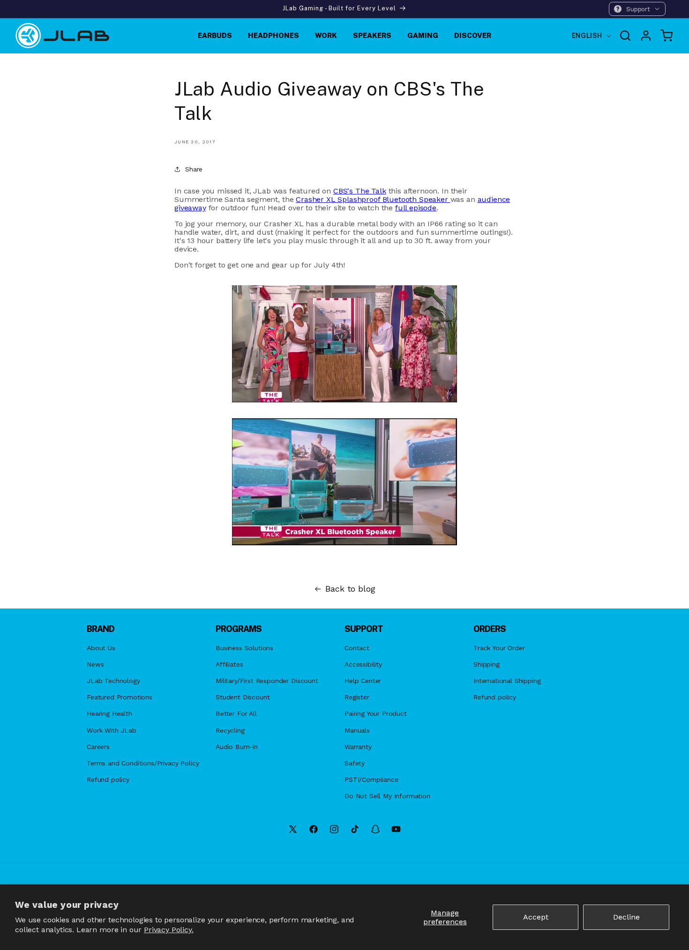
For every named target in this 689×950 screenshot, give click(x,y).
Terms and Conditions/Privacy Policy (143, 763)
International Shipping (506, 680)
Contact (356, 648)
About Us (101, 648)
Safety (354, 763)
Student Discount (243, 697)
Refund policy (108, 779)
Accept (535, 917)
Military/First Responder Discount (267, 680)
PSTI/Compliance (371, 779)
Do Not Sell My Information (387, 796)
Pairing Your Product (375, 713)
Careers (98, 746)
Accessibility (363, 664)
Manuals (357, 730)
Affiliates (229, 664)
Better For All (236, 713)
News (95, 664)
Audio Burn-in (237, 746)
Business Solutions (244, 648)
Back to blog (350, 589)
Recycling (230, 730)
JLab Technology (113, 680)
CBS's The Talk (359, 190)
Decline (626, 917)
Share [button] (193, 169)
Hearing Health (109, 713)
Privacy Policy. (169, 929)
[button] (637, 9)
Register (356, 697)
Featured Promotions (119, 697)
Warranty (358, 746)
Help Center (362, 680)
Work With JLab (111, 730)
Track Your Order (498, 648)
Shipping (486, 664)
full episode (415, 207)
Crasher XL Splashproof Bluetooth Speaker (373, 199)
